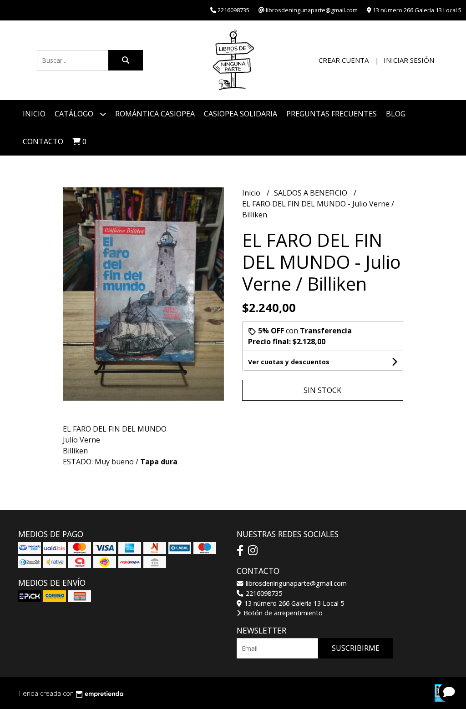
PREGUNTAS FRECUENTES (331, 114)
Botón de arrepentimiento (282, 612)
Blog (395, 114)
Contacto (43, 141)
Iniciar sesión (409, 60)
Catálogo (75, 114)
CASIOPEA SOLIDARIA (240, 114)
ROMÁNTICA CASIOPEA (155, 114)
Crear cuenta (344, 60)
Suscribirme (356, 648)
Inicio (34, 114)
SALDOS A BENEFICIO (311, 193)
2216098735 (263, 593)
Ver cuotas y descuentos (288, 361)
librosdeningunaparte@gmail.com (295, 583)
